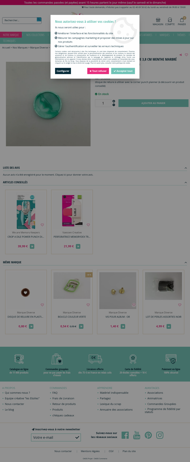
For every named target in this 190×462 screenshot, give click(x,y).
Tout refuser (99, 71)
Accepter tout (124, 71)
